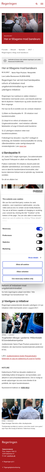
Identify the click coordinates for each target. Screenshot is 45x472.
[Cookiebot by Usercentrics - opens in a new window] (32, 191)
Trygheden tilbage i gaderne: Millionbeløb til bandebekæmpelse (22, 339)
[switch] (39, 235)
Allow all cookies (22, 264)
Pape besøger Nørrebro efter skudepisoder (17, 423)
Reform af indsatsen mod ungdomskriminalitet (14, 286)
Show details (33, 258)
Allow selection (23, 271)
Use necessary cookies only (22, 279)
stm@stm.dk (11, 456)
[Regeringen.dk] (22, 442)
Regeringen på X (9, 461)
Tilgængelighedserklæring (12, 467)
